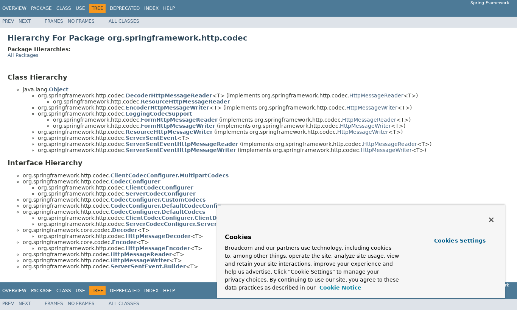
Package (41, 8)
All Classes (124, 21)
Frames (54, 21)
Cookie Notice (339, 288)
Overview (14, 8)
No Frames (81, 21)
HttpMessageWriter (371, 108)
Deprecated (125, 8)
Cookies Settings (460, 241)
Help (169, 8)
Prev (8, 21)
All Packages (23, 55)
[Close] (491, 219)
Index (151, 8)
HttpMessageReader (376, 95)
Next (25, 21)
